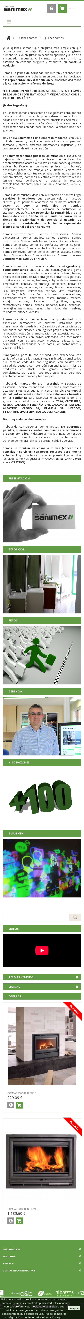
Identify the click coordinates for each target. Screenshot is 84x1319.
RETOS (13, 620)
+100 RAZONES (18, 762)
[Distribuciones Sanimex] (18, 8)
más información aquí (49, 1317)
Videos (13, 929)
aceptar (74, 1308)
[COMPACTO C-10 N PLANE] (42, 1162)
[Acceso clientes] (51, 8)
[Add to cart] (19, 1105)
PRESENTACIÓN (19, 478)
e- (47, 184)
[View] (10, 1105)
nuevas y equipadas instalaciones (38, 141)
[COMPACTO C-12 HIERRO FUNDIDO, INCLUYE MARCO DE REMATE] (42, 1046)
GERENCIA (15, 691)
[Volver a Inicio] (8, 38)
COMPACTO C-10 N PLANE (22, 1208)
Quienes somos (28, 38)
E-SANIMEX (15, 833)
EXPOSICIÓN (16, 549)
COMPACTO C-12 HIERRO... (22, 1093)
